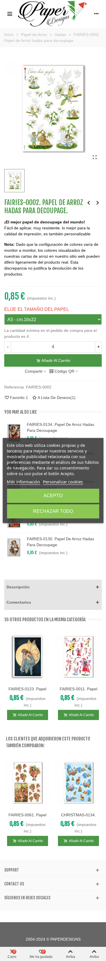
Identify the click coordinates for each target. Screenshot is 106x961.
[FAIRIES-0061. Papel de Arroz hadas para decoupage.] (27, 782)
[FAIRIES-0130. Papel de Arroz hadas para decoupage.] (14, 547)
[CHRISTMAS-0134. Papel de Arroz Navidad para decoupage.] (78, 782)
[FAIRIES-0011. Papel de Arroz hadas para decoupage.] (78, 656)
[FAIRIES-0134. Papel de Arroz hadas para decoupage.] (14, 433)
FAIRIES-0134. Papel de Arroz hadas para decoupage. (60, 427)
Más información (23, 481)
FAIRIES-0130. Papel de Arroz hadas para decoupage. (60, 542)
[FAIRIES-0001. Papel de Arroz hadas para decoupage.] (88, 202)
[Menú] (9, 13)
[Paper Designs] (53, 13)
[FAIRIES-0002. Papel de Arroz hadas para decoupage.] (94, 157)
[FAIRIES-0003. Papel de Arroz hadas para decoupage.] (97, 202)
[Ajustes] (96, 13)
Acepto (53, 495)
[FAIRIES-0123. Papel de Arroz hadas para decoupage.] (27, 656)
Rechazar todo (53, 511)
